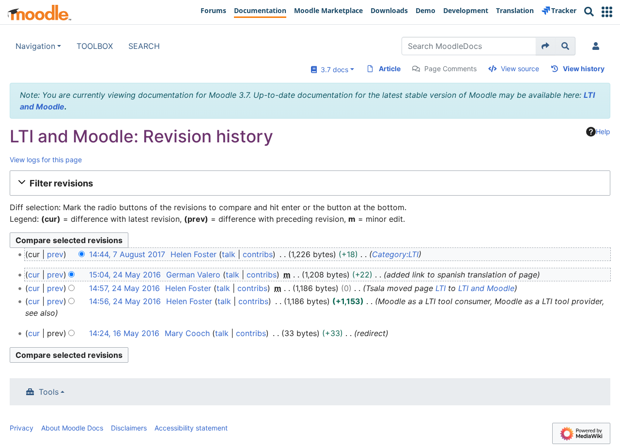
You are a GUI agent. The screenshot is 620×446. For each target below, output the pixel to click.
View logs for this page (46, 159)
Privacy (21, 428)
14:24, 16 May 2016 (124, 333)
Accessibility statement (191, 428)
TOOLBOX (95, 46)
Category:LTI (395, 254)
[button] (607, 11)
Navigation (35, 46)
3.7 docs (332, 69)
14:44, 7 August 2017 (127, 254)
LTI (440, 288)
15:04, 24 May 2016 (125, 274)
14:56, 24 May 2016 (125, 301)
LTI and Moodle (486, 288)
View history (583, 68)
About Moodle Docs (72, 428)
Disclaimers (129, 428)
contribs (258, 254)
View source (520, 68)
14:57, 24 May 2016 (124, 288)
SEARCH (144, 46)
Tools (49, 392)
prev (55, 254)
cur (34, 274)
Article (390, 68)
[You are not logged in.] (597, 46)
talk (228, 254)
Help (603, 131)
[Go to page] (546, 46)
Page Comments (450, 68)
